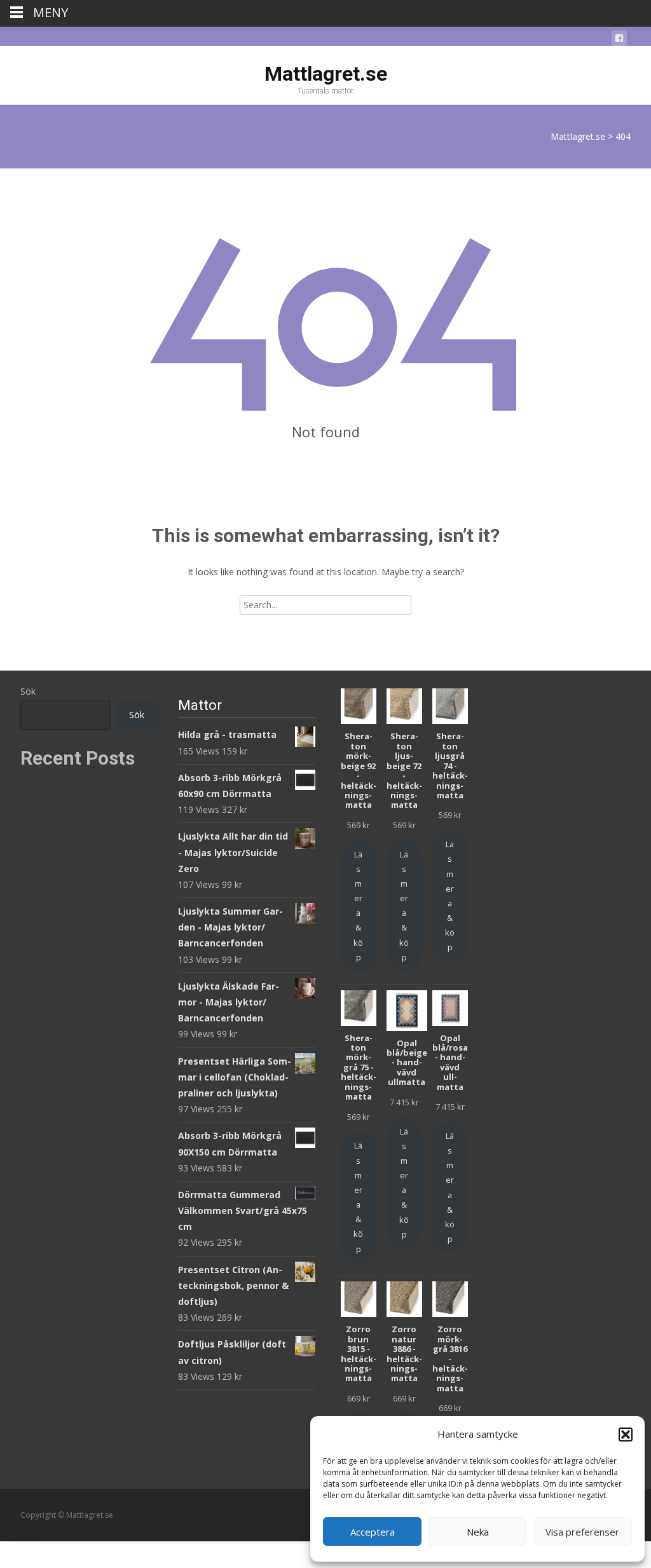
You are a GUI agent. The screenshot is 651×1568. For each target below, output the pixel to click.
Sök (28, 691)
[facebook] (619, 40)
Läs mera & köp (358, 906)
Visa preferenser (582, 1531)
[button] (625, 1434)
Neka (478, 1531)
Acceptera (372, 1531)
